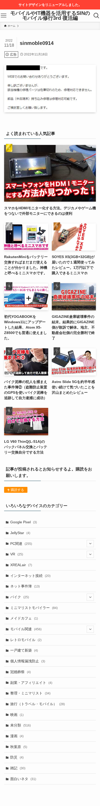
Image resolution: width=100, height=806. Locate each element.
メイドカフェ (24, 618)
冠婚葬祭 (20, 672)
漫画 (17, 736)
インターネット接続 (30, 576)
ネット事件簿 (25, 586)
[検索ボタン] (96, 15)
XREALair (21, 565)
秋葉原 (18, 747)
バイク (19, 597)
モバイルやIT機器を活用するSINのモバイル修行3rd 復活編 (50, 16)
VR (16, 554)
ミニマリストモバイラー (34, 608)
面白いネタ (23, 779)
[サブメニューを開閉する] (90, 543)
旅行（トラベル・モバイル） (37, 704)
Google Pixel (23, 522)
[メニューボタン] (3, 15)
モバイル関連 (26, 629)
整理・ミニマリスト (30, 693)
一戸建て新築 (24, 650)
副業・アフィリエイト (31, 683)
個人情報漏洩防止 (27, 661)
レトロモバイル (26, 640)
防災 (17, 757)
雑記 (17, 768)
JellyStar (20, 533)
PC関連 (21, 544)
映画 (17, 715)
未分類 (20, 725)
